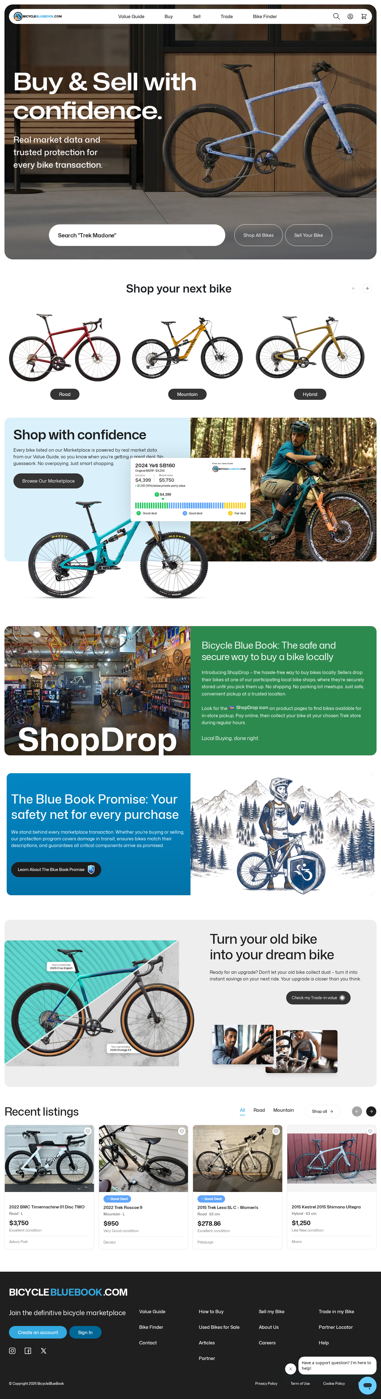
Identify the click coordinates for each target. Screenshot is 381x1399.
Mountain (283, 1110)
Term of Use (300, 1384)
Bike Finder (265, 16)
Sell (197, 16)
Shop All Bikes (258, 235)
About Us (269, 1327)
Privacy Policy (266, 1384)
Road (259, 1110)
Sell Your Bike (308, 235)
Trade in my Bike (336, 1311)
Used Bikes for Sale (219, 1327)
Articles (207, 1343)
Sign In (85, 1332)
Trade (227, 16)
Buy (169, 16)
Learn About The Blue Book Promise (51, 869)
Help (324, 1343)
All (242, 1110)
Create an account (38, 1332)
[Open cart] (364, 16)
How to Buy (211, 1311)
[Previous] (354, 288)
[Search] (336, 16)
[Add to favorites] (88, 1131)
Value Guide (131, 16)
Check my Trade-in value (314, 997)
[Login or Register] (350, 16)
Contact (148, 1343)
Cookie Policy (334, 1384)
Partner (207, 1358)
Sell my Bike (271, 1311)
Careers (267, 1343)
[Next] (367, 288)
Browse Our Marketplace (48, 481)
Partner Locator (336, 1327)
